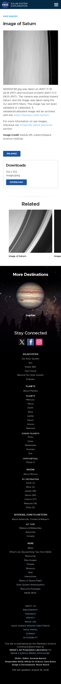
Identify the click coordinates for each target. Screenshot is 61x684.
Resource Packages (30, 589)
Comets (30, 536)
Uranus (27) (30, 499)
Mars (30, 412)
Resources (30, 556)
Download (16, 182)
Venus (30, 404)
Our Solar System (30, 359)
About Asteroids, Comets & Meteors (30, 519)
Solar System (30, 354)
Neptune (30, 428)
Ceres (30, 441)
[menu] (56, 4)
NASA (4, 4)
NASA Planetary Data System (31, 115)
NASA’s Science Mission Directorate (30, 653)
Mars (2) (30, 487)
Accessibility (30, 638)
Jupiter (30, 315)
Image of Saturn (17, 256)
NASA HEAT (30, 593)
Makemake (30, 445)
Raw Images (10, 16)
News (30, 548)
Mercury (30, 400)
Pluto (30, 437)
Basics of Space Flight (30, 581)
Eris (30, 453)
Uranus (30, 424)
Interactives (30, 576)
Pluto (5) (30, 507)
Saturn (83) (30, 495)
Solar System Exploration (17, 4)
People (30, 564)
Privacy (30, 618)
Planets (30, 386)
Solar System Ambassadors (30, 585)
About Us (30, 606)
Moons (30, 470)
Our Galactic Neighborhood (17, 11)
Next (54, 299)
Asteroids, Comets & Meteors (30, 515)
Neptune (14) (30, 503)
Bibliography (30, 610)
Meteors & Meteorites (30, 528)
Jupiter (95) (30, 491)
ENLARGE (12, 154)
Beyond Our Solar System (30, 375)
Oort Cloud (30, 371)
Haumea (30, 449)
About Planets (30, 391)
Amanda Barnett (38, 658)
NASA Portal (30, 630)
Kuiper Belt (30, 367)
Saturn (30, 420)
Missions (30, 568)
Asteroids (30, 532)
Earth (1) (30, 483)
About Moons (30, 474)
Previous (6, 299)
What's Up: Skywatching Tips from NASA (30, 552)
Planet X (30, 462)
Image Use (30, 622)
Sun (30, 363)
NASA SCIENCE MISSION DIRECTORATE (30, 626)
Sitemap (30, 634)
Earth (30, 408)
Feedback (30, 614)
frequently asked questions (36, 125)
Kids (30, 572)
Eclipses (30, 379)
